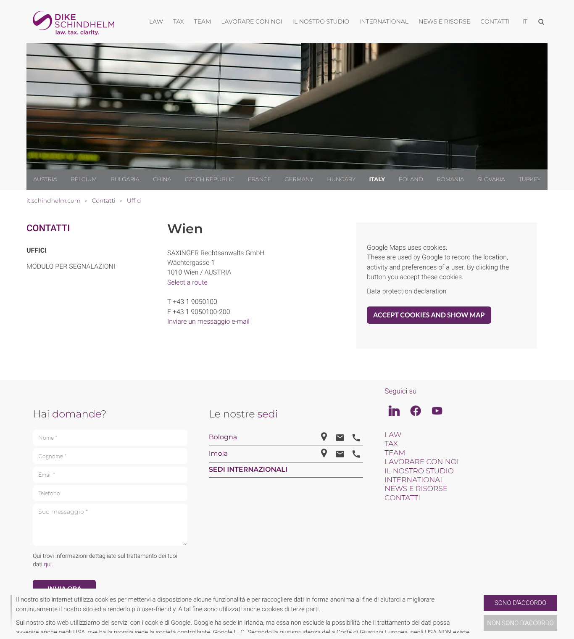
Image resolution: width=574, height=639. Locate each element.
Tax (391, 444)
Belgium (84, 179)
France (259, 179)
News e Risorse (416, 489)
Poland (411, 179)
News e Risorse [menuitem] (444, 21)
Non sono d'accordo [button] (520, 623)
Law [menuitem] (156, 21)
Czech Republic (209, 179)
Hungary (341, 179)
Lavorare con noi (421, 462)
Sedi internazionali (248, 470)
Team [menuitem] (202, 21)
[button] (480, 614)
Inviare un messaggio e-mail (208, 321)
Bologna (223, 437)
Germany (298, 179)
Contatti (48, 228)
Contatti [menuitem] (495, 21)
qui (48, 564)
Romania (450, 179)
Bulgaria (125, 179)
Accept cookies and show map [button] (429, 315)
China (162, 179)
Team (394, 453)
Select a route (187, 282)
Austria (45, 179)
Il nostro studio (418, 471)
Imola (218, 454)
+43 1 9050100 (195, 302)
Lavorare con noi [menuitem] (251, 21)
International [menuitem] (383, 21)
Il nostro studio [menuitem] (320, 21)
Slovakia (491, 179)
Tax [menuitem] (178, 21)
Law (392, 435)
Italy (377, 179)
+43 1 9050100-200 (201, 312)
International (414, 480)
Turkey (529, 179)
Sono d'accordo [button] (520, 603)
